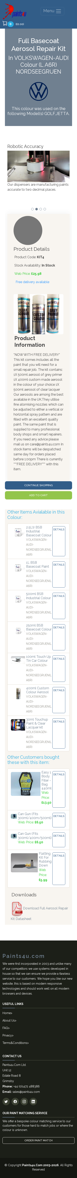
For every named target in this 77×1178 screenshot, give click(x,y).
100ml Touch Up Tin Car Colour (38, 659)
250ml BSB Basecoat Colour (39, 627)
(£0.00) (16, 24)
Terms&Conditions (14, 1043)
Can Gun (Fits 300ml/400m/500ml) (35, 816)
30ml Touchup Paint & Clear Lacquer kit (37, 723)
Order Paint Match (38, 1140)
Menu (49, 10)
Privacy (7, 1035)
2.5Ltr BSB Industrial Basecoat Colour (39, 531)
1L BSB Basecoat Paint (37, 564)
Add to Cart (38, 495)
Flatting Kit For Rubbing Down (45, 860)
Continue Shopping (38, 485)
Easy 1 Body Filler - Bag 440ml (46, 780)
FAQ (5, 1028)
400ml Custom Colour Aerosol (37, 690)
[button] (32, 209)
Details (58, 529)
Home (6, 1013)
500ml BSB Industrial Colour (38, 596)
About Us (8, 1020)
